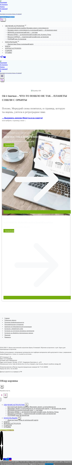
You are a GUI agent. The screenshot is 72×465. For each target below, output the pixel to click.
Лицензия (7, 335)
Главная (7, 318)
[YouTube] (10, 459)
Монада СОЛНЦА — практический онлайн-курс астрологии (28, 37)
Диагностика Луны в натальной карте (20, 44)
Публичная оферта (10, 320)
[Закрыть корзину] (2, 386)
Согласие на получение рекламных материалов (19, 331)
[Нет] (54, 464)
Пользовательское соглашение (14, 324)
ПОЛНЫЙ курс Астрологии (17, 39)
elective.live (36, 354)
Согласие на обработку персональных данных (18, 333)
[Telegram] (1, 58)
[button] (22, 118)
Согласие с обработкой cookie (13, 328)
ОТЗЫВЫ (8, 52)
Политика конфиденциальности (14, 322)
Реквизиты (7, 337)
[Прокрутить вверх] (1, 395)
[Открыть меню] (2, 76)
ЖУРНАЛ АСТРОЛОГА (13, 48)
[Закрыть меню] (0, 399)
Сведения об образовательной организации (18, 326)
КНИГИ (7, 46)
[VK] (4, 459)
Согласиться (49, 464)
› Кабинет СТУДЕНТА (7, 17)
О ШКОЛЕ (8, 50)
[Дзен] (1, 459)
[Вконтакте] (4, 58)
